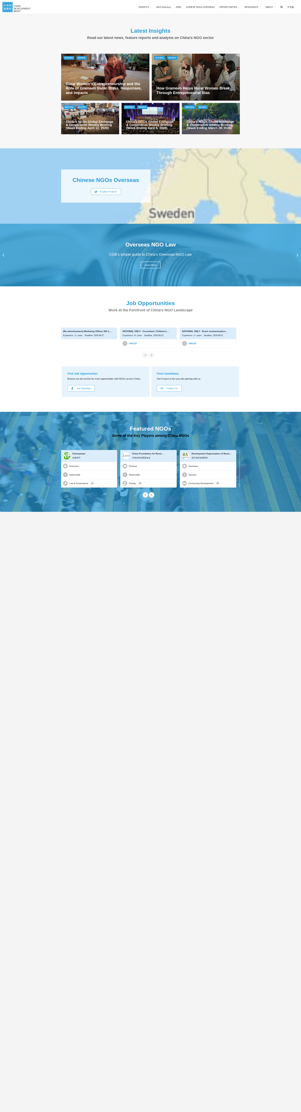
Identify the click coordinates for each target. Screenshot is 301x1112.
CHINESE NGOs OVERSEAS (200, 7)
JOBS (178, 7)
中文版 (290, 7)
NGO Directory (163, 7)
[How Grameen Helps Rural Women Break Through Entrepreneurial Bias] (196, 77)
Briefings (69, 107)
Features (69, 58)
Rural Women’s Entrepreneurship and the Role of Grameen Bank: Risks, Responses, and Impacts (104, 88)
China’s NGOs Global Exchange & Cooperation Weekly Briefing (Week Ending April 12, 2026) (89, 125)
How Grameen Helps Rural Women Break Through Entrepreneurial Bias (193, 90)
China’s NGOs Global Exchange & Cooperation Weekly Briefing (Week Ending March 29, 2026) (210, 125)
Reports (81, 58)
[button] (3, 255)
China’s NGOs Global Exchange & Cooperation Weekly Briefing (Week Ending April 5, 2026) (150, 125)
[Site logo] (16, 6)
